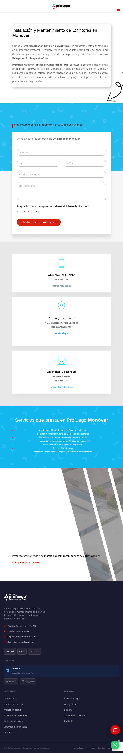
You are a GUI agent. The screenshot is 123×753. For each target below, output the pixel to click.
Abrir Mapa (61, 333)
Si (25, 211)
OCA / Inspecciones (14, 721)
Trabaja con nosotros (75, 715)
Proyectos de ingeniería (16, 715)
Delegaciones (71, 704)
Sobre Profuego (72, 698)
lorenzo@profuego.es (61, 386)
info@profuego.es (61, 285)
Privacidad (90, 748)
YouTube (12, 681)
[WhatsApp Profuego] (115, 745)
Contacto (69, 721)
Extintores (9, 732)
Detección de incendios (16, 726)
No (37, 211)
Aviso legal (78, 748)
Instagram (29, 681)
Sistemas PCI (11, 698)
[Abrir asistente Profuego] (115, 730)
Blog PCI (69, 709)
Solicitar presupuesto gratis (39, 222)
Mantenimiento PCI (14, 704)
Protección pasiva (13, 709)
